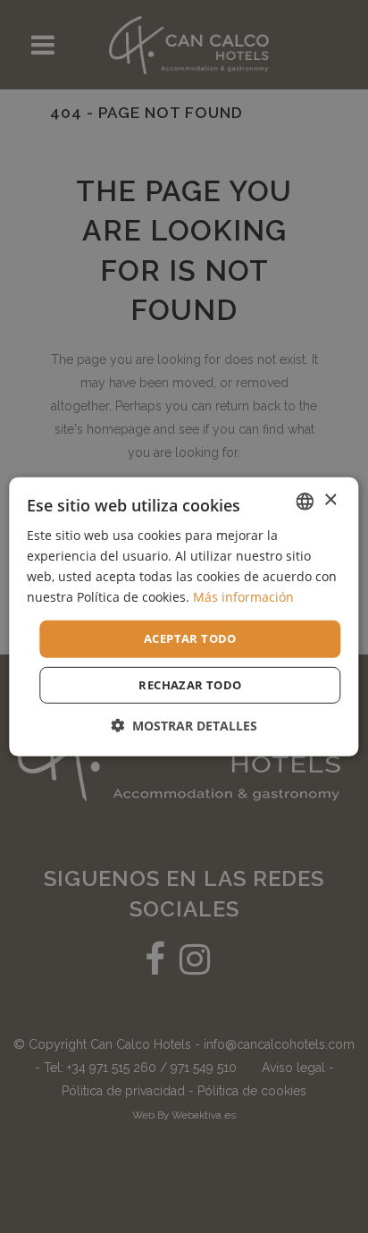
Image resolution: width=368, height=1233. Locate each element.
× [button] (330, 500)
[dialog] (184, 616)
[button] (184, 725)
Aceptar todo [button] (190, 638)
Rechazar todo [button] (189, 685)
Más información (243, 596)
